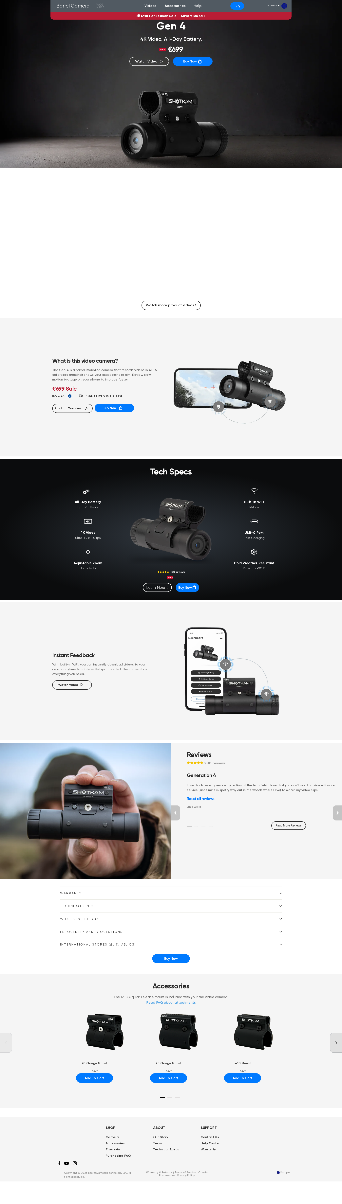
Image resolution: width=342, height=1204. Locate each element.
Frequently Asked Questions (91, 932)
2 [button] (195, 826)
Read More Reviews (289, 825)
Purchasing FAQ (118, 1156)
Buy (237, 6)
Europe (272, 6)
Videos (150, 6)
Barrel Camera (73, 6)
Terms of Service (185, 1172)
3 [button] (203, 826)
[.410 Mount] (242, 1031)
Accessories (175, 6)
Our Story (160, 1137)
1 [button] (189, 826)
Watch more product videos (170, 305)
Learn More (155, 587)
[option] (171, 239)
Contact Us (210, 1137)
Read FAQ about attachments (171, 1002)
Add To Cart (94, 1078)
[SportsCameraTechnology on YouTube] (66, 1163)
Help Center (210, 1143)
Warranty (71, 893)
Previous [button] (175, 812)
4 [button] (210, 826)
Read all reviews (200, 798)
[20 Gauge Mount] (94, 1031)
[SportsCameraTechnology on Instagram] (75, 1164)
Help (198, 6)
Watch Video (146, 61)
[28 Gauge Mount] (168, 1031)
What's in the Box (79, 919)
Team (157, 1143)
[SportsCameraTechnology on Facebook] (59, 1164)
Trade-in (113, 1149)
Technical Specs (78, 906)
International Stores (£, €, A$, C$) (98, 944)
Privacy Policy (186, 1175)
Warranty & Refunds (159, 1172)
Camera (112, 1137)
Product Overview (69, 408)
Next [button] (337, 812)
